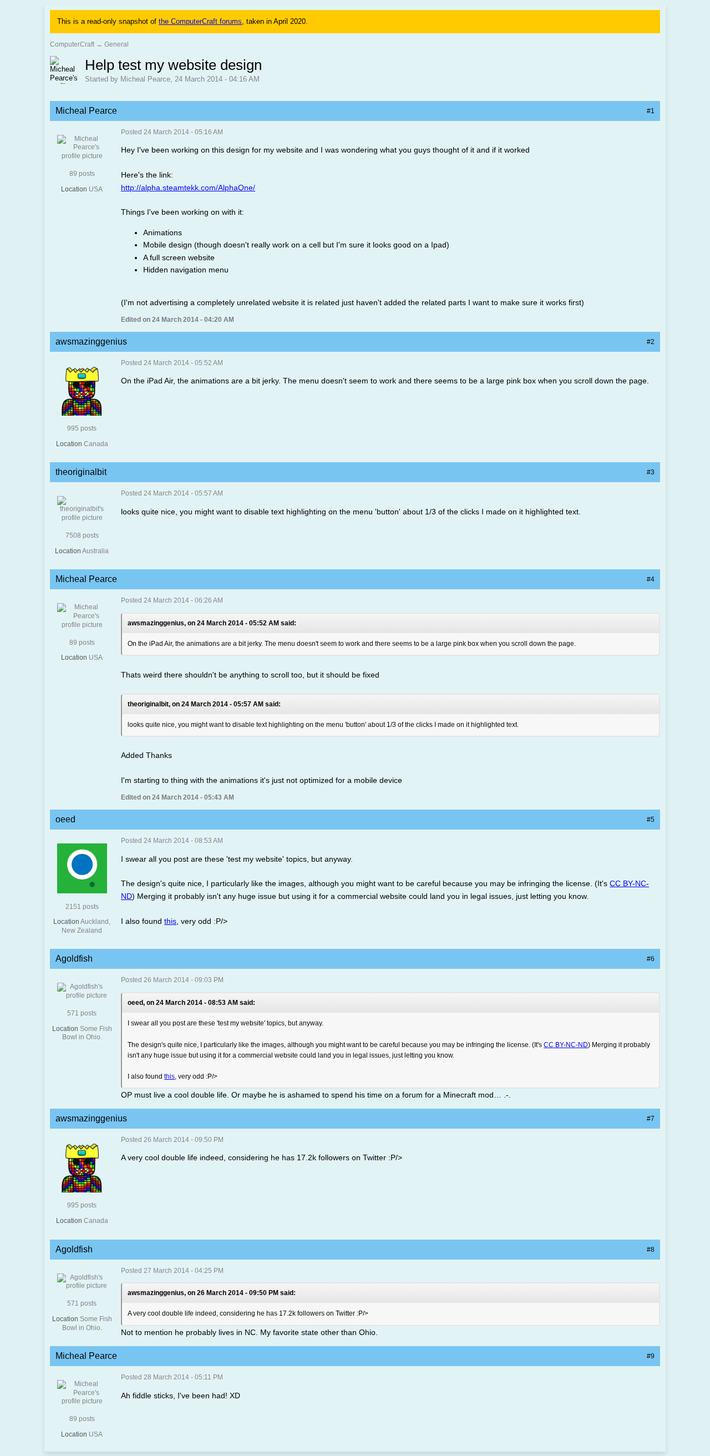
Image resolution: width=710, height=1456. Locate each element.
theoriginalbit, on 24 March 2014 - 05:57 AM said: (204, 704)
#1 (651, 111)
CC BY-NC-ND (566, 1045)
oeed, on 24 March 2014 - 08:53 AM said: (191, 1003)
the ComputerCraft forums (200, 21)
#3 (651, 472)
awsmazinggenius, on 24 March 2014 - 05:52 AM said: (212, 623)
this (170, 921)
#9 (651, 1356)
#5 (651, 819)
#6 (651, 959)
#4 (651, 579)
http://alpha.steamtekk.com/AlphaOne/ (188, 187)
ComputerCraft (72, 44)
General (116, 44)
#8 (651, 1249)
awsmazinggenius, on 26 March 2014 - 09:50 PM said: (212, 1293)
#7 (651, 1119)
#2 (651, 342)
